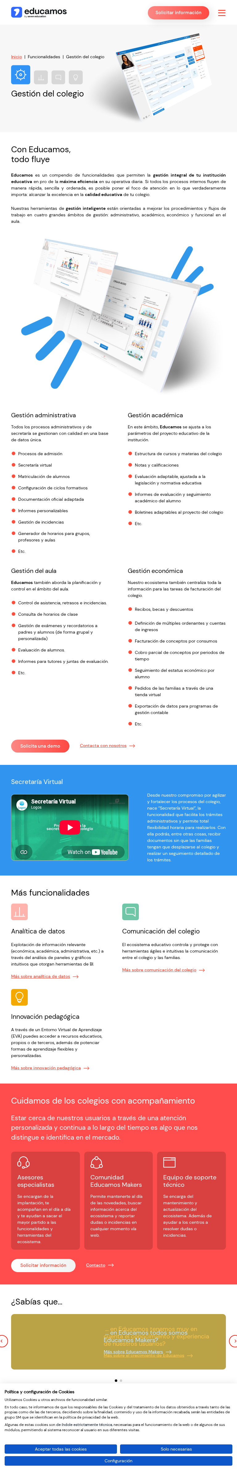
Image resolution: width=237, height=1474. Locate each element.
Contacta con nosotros (103, 745)
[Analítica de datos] (41, 77)
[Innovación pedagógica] (75, 77)
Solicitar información (43, 1265)
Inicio (16, 56)
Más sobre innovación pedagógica (46, 1068)
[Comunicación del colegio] (58, 77)
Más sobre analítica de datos (40, 976)
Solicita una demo (40, 746)
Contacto (95, 1265)
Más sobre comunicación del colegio (159, 970)
